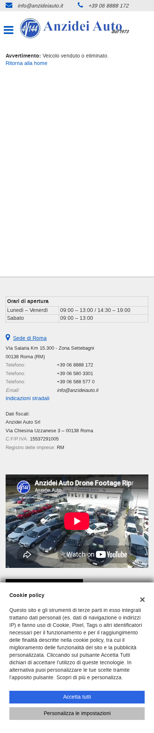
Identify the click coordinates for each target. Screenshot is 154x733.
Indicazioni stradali (27, 398)
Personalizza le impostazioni (77, 713)
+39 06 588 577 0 (76, 381)
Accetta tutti (77, 696)
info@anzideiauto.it (40, 5)
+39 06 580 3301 (75, 373)
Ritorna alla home (26, 63)
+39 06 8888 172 (108, 5)
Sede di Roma (30, 338)
